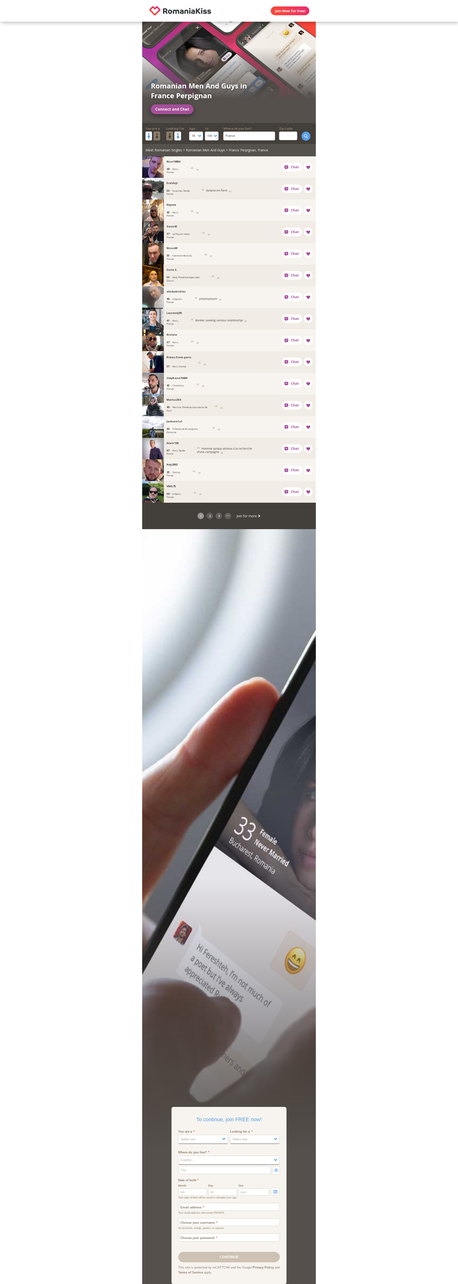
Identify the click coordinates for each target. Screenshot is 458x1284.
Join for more (247, 516)
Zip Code (285, 129)
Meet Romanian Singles (164, 150)
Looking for (175, 129)
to (206, 129)
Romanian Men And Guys (205, 150)
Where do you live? (237, 129)
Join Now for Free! (290, 11)
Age (192, 129)
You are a (153, 129)
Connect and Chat (172, 109)
